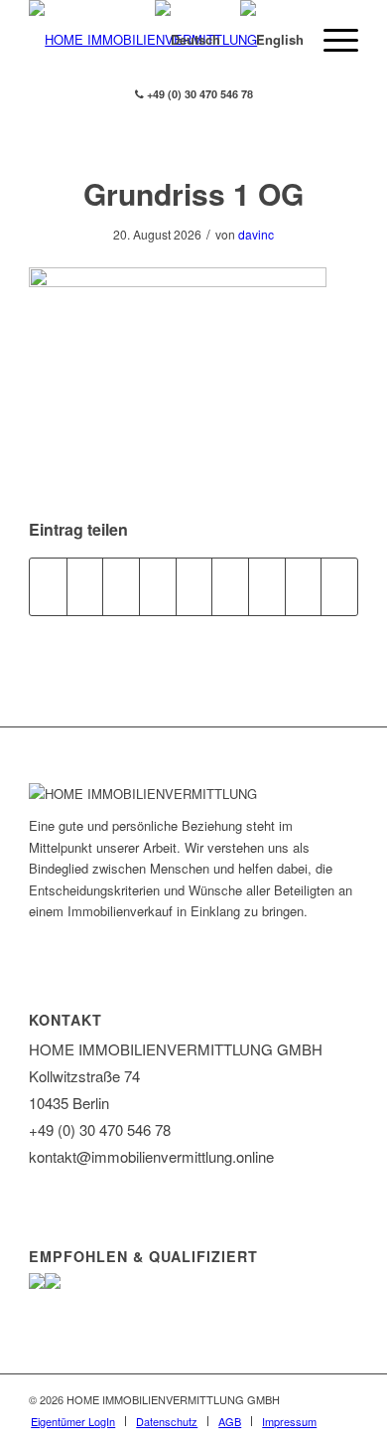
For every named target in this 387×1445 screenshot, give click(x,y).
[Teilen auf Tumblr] (230, 586)
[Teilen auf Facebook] (48, 586)
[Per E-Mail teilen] (339, 586)
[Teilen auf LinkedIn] (194, 586)
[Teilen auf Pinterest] (158, 586)
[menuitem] (73, 1421)
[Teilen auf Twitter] (85, 586)
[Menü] (331, 40)
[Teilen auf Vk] (267, 586)
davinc (256, 234)
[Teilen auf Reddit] (304, 586)
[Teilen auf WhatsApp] (121, 586)
